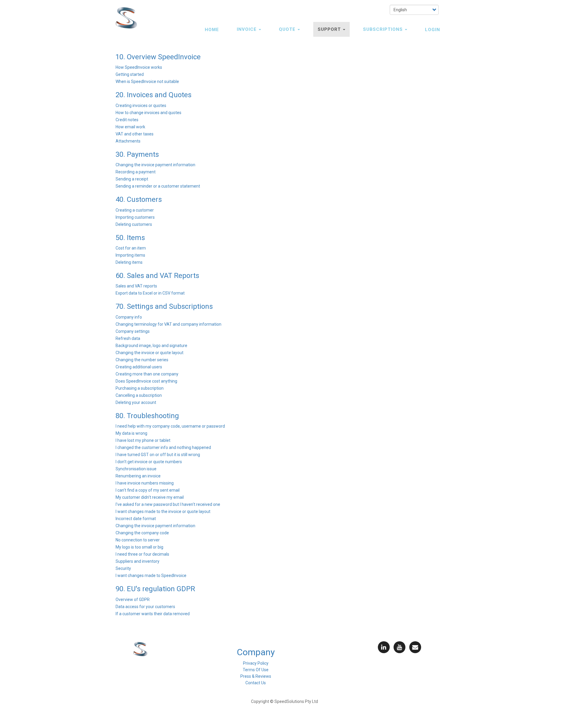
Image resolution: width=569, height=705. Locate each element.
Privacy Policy (255, 663)
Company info (129, 317)
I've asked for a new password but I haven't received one (168, 504)
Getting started (130, 74)
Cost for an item (131, 248)
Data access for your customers (145, 606)
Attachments (128, 141)
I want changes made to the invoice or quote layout (163, 511)
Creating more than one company (147, 374)
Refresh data (128, 338)
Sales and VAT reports (136, 286)
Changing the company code (142, 532)
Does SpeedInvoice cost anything (146, 381)
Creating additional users (139, 367)
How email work (130, 126)
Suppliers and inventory (137, 561)
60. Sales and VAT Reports (157, 275)
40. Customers (139, 199)
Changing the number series (142, 359)
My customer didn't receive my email (150, 497)
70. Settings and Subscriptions (164, 306)
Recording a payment (136, 172)
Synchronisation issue (136, 468)
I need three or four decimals (142, 554)
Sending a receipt (132, 179)
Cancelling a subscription (139, 395)
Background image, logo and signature (151, 345)
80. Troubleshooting (147, 416)
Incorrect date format (136, 518)
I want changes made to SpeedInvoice (151, 575)
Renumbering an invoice (138, 476)
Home (212, 29)
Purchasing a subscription (140, 388)
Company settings (133, 331)
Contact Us (255, 682)
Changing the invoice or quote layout (149, 352)
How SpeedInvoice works (139, 67)
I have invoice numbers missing (145, 483)
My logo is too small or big (139, 547)
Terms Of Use (255, 669)
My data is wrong (131, 433)
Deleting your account (136, 402)
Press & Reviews (255, 676)
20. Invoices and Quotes (153, 95)
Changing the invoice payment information (155, 164)
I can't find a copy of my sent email (148, 490)
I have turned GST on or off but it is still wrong (158, 454)
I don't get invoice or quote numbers (149, 461)
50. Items (130, 238)
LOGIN (432, 29)
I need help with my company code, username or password (170, 426)
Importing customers (135, 217)
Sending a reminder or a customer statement (158, 186)
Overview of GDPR (133, 599)
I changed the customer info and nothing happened (163, 447)
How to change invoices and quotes (148, 112)
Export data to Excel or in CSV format (150, 293)
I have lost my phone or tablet (143, 440)
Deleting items (129, 262)
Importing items (130, 255)
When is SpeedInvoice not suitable (147, 81)
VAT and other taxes (135, 134)
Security (123, 568)
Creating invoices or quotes (141, 105)
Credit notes (127, 119)
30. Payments (137, 154)
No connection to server (138, 540)
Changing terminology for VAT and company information (168, 324)
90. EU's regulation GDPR (155, 589)
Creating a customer (135, 210)
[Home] (128, 17)
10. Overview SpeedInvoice (158, 57)
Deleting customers (134, 224)
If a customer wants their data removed (153, 613)
